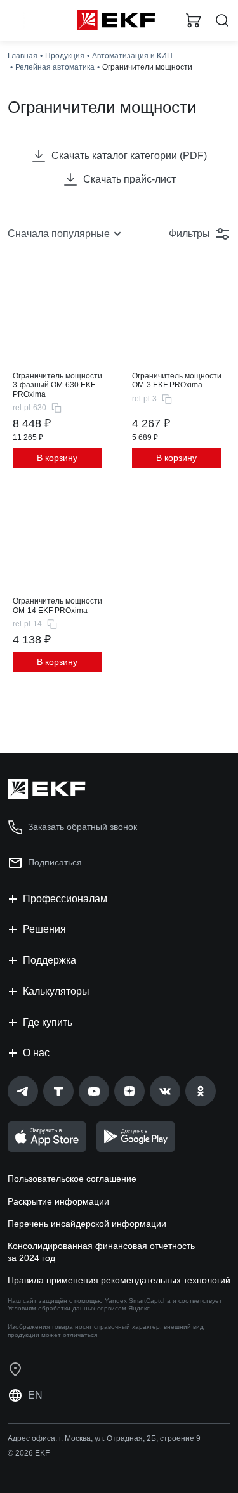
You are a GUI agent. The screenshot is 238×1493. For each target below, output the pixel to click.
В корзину (57, 458)
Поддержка (49, 960)
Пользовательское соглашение (72, 1178)
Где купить (47, 1022)
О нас (36, 1052)
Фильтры (189, 233)
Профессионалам (65, 898)
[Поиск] (222, 20)
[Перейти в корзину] (193, 20)
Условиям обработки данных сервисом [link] (67, 1308)
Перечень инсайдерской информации (87, 1223)
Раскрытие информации (58, 1201)
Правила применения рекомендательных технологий (119, 1280)
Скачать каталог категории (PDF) (129, 155)
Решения (44, 929)
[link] (23, 1091)
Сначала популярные (59, 233)
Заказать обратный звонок (82, 827)
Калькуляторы (56, 991)
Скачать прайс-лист (129, 179)
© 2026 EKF (29, 1453)
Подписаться (55, 862)
